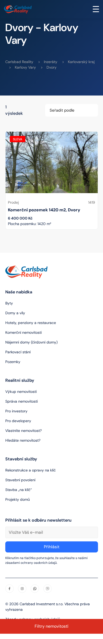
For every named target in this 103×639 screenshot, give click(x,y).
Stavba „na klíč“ (18, 489)
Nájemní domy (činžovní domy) (31, 342)
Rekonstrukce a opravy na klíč (30, 470)
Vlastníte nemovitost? (23, 430)
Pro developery (18, 420)
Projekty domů (17, 499)
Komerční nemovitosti (23, 332)
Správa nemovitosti (21, 401)
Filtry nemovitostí (51, 626)
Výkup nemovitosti (21, 391)
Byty (9, 303)
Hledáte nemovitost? (22, 440)
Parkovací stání (18, 352)
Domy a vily (15, 313)
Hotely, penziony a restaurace (30, 322)
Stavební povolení (20, 480)
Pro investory (16, 411)
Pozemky (12, 361)
